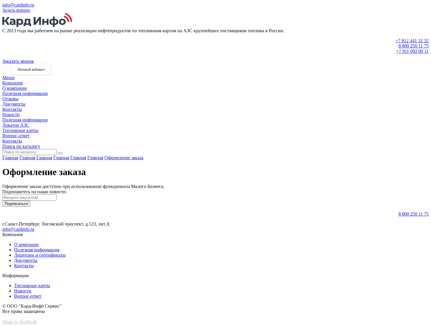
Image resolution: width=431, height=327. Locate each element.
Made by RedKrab (19, 321)
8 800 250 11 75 (413, 45)
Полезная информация (24, 93)
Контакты (12, 109)
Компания (12, 82)
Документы (14, 103)
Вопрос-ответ (16, 135)
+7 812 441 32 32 (412, 40)
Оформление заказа (123, 157)
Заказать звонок (18, 61)
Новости (11, 114)
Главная (10, 157)
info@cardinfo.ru (18, 4)
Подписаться (16, 203)
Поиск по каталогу (21, 146)
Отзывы (10, 98)
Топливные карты (20, 130)
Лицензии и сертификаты (40, 255)
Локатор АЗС (15, 125)
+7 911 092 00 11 (412, 51)
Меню (8, 77)
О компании (14, 88)
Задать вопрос (16, 10)
